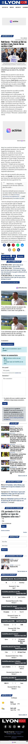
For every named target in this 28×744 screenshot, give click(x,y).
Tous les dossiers (21, 571)
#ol (15, 194)
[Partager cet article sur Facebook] (4, 245)
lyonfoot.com (14, 736)
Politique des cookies (11, 734)
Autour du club (13, 467)
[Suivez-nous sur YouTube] (18, 728)
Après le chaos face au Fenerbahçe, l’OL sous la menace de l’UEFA (12, 265)
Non (3, 521)
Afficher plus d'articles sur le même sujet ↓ (10, 282)
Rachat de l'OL (14, 567)
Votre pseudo (5, 367)
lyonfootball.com (20, 736)
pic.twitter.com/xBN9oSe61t (11, 196)
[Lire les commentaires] (18, 249)
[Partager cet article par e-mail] (14, 249)
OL (14, 256)
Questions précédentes (5, 530)
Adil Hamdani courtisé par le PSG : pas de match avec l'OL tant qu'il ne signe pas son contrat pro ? (13, 500)
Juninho (21, 256)
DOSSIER (11, 559)
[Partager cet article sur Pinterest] (13, 245)
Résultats (25, 532)
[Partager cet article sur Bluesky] (22, 245)
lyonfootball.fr (14, 738)
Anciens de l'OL (7, 36)
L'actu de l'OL (5, 7)
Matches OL (18, 7)
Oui (3, 518)
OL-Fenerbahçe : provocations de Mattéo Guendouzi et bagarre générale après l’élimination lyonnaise (18, 456)
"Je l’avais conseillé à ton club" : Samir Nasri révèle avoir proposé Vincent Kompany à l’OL (18, 471)
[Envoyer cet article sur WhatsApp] (17, 245)
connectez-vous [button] (18, 373)
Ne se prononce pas (6, 523)
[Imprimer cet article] (9, 249)
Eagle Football (14, 561)
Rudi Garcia (6, 256)
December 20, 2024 (18, 198)
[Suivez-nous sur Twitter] (9, 728)
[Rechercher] (25, 2)
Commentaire (5, 376)
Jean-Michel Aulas (8, 258)
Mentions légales (19, 732)
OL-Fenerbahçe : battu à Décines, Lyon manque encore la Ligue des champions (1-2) (18, 463)
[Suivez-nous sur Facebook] (5, 728)
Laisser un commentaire (7, 344)
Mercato (12, 7)
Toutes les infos (22, 476)
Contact (19, 734)
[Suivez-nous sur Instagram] (14, 728)
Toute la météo (22, 715)
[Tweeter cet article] (8, 245)
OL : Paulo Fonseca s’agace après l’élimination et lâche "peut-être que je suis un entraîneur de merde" (13, 277)
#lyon (17, 194)
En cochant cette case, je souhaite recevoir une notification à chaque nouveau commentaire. (15, 399)
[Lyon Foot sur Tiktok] (23, 728)
